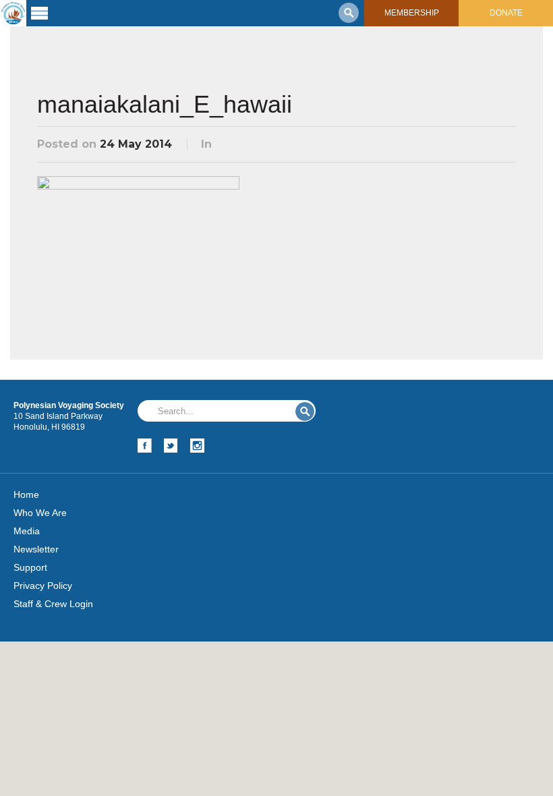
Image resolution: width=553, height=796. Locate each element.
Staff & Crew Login (53, 603)
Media (26, 530)
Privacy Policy (42, 585)
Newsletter (36, 549)
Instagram (197, 445)
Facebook (145, 445)
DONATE (506, 13)
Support (30, 567)
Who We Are (40, 512)
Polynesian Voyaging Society (13, 13)
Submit (304, 411)
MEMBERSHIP (411, 13)
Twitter (171, 445)
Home (26, 494)
